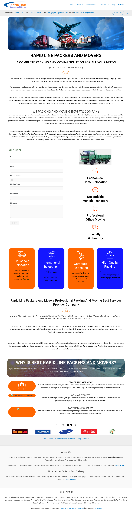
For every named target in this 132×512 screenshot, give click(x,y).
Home (71, 5)
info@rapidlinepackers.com (58, 13)
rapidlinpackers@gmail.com (84, 13)
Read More (53, 281)
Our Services (91, 5)
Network (121, 5)
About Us (79, 5)
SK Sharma (98, 508)
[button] (97, 5)
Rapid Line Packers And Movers (72, 508)
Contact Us (105, 5)
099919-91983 (19, 13)
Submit (14, 223)
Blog (113, 5)
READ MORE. (120, 466)
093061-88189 (36, 13)
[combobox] (12, 180)
